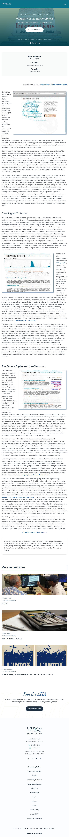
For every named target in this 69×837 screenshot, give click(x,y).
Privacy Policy (34, 810)
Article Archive (27, 39)
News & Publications (34, 784)
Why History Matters (34, 767)
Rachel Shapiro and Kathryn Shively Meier (18, 497)
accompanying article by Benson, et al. (34, 475)
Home (20, 39)
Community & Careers (34, 780)
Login (34, 797)
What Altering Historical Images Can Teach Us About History (27, 674)
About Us (34, 788)
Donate (34, 805)
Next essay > (42, 532)
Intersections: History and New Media (53, 84)
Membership (34, 792)
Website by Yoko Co (34, 833)
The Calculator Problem (12, 639)
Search (34, 801)
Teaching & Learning (34, 771)
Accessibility (34, 814)
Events (34, 775)
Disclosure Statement (34, 818)
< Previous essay (28, 532)
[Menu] (65, 4)
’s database (25, 320)
